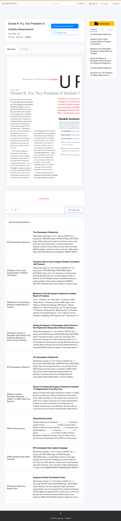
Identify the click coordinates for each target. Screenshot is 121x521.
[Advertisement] (60, 13)
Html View (11, 49)
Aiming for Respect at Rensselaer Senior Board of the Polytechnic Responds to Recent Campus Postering (55, 326)
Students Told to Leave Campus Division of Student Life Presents (56, 263)
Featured (94, 29)
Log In (105, 3)
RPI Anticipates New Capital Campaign (50, 448)
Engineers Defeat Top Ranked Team (49, 477)
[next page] (18, 210)
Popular (110, 29)
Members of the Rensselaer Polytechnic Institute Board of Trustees (54, 294)
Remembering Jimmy (42, 418)
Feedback (68, 518)
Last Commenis (101, 30)
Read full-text (61, 33)
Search (82, 3)
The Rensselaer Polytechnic (45, 232)
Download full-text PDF (64, 26)
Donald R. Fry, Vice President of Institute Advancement (101, 74)
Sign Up (94, 3)
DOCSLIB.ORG (9, 3)
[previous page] (6, 210)
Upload (116, 3)
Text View (24, 49)
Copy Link (74, 210)
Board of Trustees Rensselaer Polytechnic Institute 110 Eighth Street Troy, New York (56, 388)
